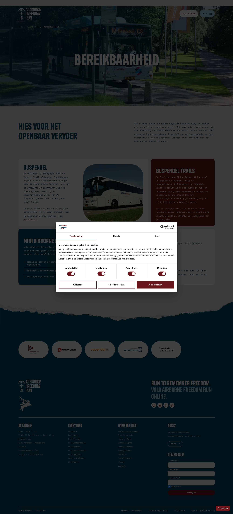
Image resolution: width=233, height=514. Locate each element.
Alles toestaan (155, 285)
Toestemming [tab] (76, 236)
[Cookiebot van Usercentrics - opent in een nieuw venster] (162, 227)
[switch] (101, 273)
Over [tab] (157, 236)
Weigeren (77, 285)
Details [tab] (116, 236)
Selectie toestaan (116, 285)
